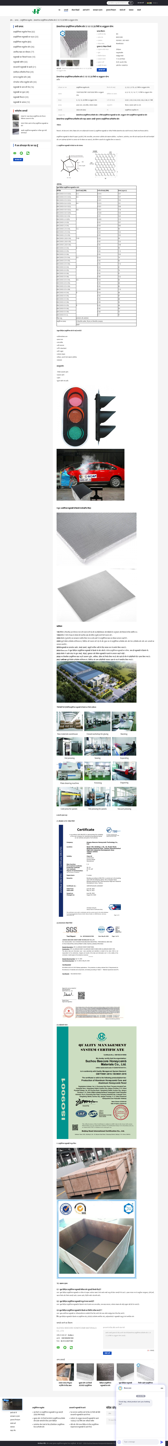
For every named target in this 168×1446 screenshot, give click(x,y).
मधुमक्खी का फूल (19, 92)
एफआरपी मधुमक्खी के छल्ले (22, 67)
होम (11, 20)
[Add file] (119, 1442)
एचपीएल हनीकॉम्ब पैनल (21, 72)
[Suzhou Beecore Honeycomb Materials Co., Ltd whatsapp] (23, 153)
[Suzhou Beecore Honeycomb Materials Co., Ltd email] (16, 153)
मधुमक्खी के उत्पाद (19, 102)
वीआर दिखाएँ (75, 10)
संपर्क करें (122, 10)
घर (59, 10)
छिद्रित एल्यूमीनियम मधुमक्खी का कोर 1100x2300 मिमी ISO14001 (105, 1384)
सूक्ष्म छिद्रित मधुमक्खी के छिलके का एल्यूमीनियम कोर (73, 1316)
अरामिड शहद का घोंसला (21, 52)
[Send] (162, 1442)
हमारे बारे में (86, 10)
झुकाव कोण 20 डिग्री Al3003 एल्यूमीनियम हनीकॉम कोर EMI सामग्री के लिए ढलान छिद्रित (85, 1384)
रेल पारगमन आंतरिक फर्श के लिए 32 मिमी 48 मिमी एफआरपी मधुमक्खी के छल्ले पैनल (85, 1413)
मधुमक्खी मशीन (18, 62)
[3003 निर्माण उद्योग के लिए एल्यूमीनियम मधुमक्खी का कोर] (15, 124)
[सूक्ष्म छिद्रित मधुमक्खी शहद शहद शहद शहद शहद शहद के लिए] (125, 1372)
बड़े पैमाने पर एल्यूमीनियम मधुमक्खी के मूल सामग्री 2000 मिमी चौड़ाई (48, 1413)
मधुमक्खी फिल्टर (19, 97)
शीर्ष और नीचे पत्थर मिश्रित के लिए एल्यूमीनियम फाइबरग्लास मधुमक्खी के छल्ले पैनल (84, 1425)
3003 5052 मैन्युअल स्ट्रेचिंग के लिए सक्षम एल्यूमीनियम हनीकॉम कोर (65, 1384)
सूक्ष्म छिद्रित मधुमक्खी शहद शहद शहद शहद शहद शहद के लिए (125, 1384)
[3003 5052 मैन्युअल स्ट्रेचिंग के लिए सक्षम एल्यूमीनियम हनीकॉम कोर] (65, 1372)
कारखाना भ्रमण (97, 10)
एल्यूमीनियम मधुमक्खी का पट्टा (23, 37)
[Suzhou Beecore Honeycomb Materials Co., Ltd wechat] (29, 153)
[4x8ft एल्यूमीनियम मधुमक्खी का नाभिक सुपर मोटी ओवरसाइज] (15, 131)
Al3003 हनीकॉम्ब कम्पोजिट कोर (96, 1316)
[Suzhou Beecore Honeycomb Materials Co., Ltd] (37, 10)
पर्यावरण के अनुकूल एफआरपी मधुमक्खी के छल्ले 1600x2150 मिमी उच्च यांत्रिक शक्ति (84, 1419)
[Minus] (161, 1388)
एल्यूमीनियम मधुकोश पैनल (22, 32)
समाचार (131, 10)
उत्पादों (66, 10)
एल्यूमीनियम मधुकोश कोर (21, 47)
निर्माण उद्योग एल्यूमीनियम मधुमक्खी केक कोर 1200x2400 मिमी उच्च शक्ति (145, 1384)
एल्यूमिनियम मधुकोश (26, 20)
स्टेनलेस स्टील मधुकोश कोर (23, 82)
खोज (131, 3)
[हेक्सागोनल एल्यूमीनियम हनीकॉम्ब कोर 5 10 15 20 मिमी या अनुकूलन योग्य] (74, 45)
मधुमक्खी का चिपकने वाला (22, 57)
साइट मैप (13, 1430)
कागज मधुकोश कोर (20, 77)
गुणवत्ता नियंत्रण (111, 10)
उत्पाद (16, 20)
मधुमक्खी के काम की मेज (21, 87)
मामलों (139, 10)
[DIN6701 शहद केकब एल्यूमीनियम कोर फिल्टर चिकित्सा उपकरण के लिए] (15, 117)
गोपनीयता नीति (42, 1443)
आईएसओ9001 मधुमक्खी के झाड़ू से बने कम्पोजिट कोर (120, 1316)
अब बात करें (140, 3)
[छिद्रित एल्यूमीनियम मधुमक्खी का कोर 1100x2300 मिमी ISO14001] (105, 1372)
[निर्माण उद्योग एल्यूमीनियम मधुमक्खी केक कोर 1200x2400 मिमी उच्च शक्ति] (145, 1372)
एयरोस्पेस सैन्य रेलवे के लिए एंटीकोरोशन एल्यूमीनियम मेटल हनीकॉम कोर (49, 1425)
